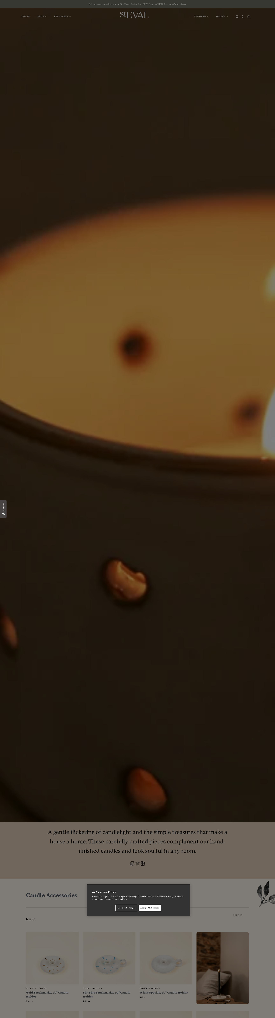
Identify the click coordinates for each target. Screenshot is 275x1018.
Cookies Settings (126, 908)
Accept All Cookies (149, 908)
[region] (138, 900)
